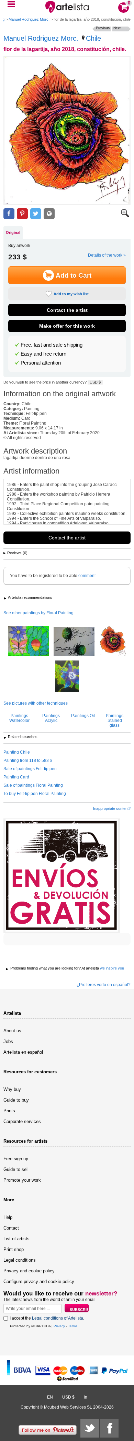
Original (13, 232)
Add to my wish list (71, 294)
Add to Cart (73, 275)
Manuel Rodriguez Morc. (29, 19)
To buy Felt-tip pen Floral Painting (34, 793)
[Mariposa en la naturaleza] (29, 641)
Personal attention (41, 363)
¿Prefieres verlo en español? (104, 984)
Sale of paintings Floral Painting (33, 785)
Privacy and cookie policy (29, 1270)
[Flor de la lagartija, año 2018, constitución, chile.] (112, 641)
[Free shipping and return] (61, 875)
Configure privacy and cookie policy (38, 1281)
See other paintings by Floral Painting (38, 612)
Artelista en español (23, 1052)
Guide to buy (16, 1100)
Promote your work (22, 1180)
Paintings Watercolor (19, 718)
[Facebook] (109, 1428)
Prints (9, 1110)
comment (87, 575)
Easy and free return (43, 354)
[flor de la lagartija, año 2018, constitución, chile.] (67, 130)
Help (7, 1217)
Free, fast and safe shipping (51, 345)
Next (117, 28)
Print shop (13, 1249)
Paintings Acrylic (51, 718)
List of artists (16, 1238)
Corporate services (22, 1121)
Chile (93, 38)
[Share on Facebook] (8, 213)
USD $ (95, 382)
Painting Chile (16, 752)
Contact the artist (67, 310)
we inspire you (112, 968)
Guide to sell (16, 1169)
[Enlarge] (125, 215)
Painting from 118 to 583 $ (27, 760)
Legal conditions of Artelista (57, 1318)
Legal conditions (19, 1260)
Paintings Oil (83, 715)
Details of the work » (107, 255)
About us (12, 1030)
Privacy (59, 1326)
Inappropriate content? (112, 808)
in (85, 1397)
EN (50, 1397)
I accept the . (47, 1318)
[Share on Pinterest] (22, 213)
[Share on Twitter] (35, 213)
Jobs (8, 1041)
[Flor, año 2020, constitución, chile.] (67, 677)
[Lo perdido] (74, 642)
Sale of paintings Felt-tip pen (30, 768)
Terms (72, 1326)
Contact (11, 1228)
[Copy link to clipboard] (49, 213)
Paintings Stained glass (114, 720)
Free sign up (15, 1158)
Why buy (12, 1089)
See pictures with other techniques (35, 703)
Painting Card (16, 777)
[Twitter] (89, 1428)
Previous (103, 28)
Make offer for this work (67, 326)
